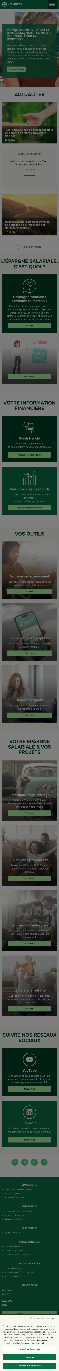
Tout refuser (29, 1357)
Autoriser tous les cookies (29, 1365)
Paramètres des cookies (29, 1349)
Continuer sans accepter (43, 1318)
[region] (29, 1342)
